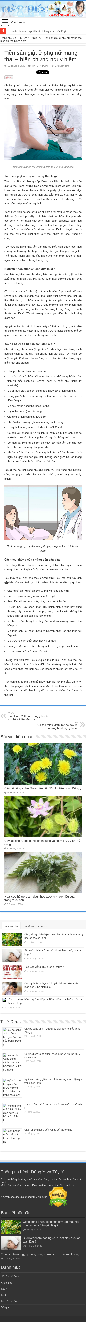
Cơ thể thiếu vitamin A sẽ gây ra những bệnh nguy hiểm (57, 725)
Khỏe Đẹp (6, 1282)
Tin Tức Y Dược (27, 37)
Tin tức (5, 1295)
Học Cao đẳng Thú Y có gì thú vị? (44, 966)
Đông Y (5, 1307)
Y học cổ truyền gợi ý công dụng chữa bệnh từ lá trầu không (40, 1254)
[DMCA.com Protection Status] (58, 1196)
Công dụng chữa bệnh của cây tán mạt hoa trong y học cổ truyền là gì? (51, 1223)
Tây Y (4, 1288)
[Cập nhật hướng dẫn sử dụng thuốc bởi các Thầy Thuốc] (43, 9)
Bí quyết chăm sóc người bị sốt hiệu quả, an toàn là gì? (37, 31)
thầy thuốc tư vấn (31, 1179)
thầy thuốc (18, 565)
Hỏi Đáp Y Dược (10, 1276)
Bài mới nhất (11, 926)
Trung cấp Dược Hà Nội (42, 181)
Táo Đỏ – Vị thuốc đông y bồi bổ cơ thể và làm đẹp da (28, 716)
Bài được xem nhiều (35, 926)
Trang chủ (6, 37)
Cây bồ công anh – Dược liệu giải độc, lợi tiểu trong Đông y (42, 788)
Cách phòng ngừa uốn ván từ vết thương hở (48, 1129)
